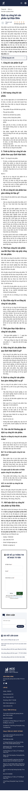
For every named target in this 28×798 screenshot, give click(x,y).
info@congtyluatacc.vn (11, 703)
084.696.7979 (10, 694)
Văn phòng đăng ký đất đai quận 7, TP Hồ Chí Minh (14, 653)
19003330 (9, 691)
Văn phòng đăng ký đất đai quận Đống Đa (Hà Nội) (13, 649)
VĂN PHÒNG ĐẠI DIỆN (8, 739)
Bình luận (20, 626)
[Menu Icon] (21, 3)
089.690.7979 (9, 706)
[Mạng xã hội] (4, 683)
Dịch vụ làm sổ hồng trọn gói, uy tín (10, 640)
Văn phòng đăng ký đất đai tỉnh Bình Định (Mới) (13, 657)
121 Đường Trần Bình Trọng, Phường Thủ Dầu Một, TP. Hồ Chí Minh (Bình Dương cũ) (13, 743)
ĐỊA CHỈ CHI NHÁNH (7, 718)
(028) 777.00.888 (12, 700)
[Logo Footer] (11, 670)
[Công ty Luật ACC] (3, 3)
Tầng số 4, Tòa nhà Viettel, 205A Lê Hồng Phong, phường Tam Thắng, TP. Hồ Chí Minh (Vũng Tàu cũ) (14, 765)
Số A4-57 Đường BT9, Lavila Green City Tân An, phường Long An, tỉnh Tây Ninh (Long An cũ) (13, 760)
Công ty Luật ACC (8, 22)
